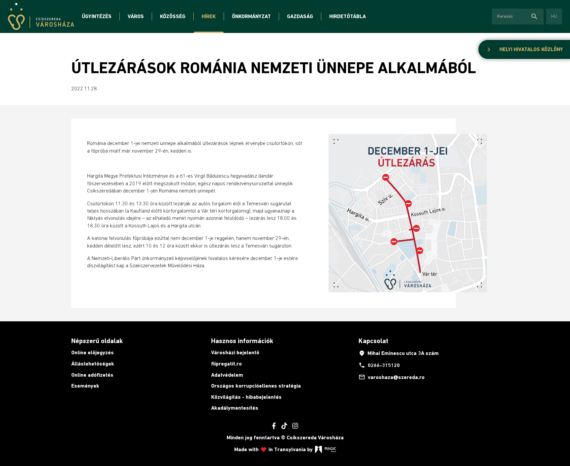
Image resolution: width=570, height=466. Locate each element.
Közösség (172, 16)
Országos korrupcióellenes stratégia (256, 386)
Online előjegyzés (92, 352)
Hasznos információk (242, 341)
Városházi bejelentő (235, 352)
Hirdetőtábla (347, 16)
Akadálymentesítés (234, 408)
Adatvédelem (227, 375)
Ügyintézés (96, 16)
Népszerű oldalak (97, 341)
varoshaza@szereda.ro (392, 377)
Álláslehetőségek (92, 364)
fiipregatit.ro (226, 364)
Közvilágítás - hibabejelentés (246, 397)
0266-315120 (379, 365)
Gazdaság (300, 16)
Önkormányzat (251, 16)
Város (136, 16)
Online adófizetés (92, 375)
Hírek (209, 16)
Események (85, 386)
